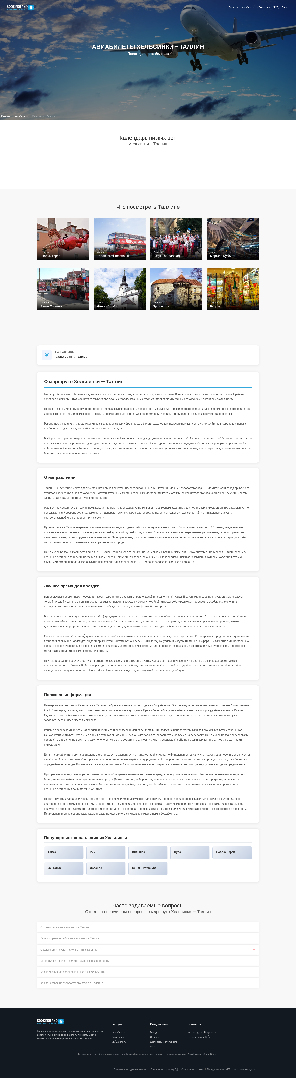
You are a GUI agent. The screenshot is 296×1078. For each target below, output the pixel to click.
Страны (154, 1037)
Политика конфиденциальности (130, 1069)
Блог (284, 7)
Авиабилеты (248, 7)
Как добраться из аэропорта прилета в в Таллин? (71, 983)
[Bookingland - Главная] (52, 1021)
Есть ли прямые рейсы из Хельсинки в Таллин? (70, 938)
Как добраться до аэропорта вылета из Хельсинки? (72, 972)
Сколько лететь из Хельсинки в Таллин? (65, 927)
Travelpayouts (195, 1054)
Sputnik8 (208, 1054)
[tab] (148, 927)
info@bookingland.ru (204, 1032)
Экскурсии (264, 7)
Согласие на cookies (192, 1069)
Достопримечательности (164, 1041)
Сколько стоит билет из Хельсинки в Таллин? (68, 949)
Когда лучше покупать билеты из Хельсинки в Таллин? (74, 960)
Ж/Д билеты (119, 1041)
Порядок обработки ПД (218, 1069)
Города (154, 1032)
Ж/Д (275, 7)
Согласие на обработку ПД (164, 1069)
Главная (233, 7)
